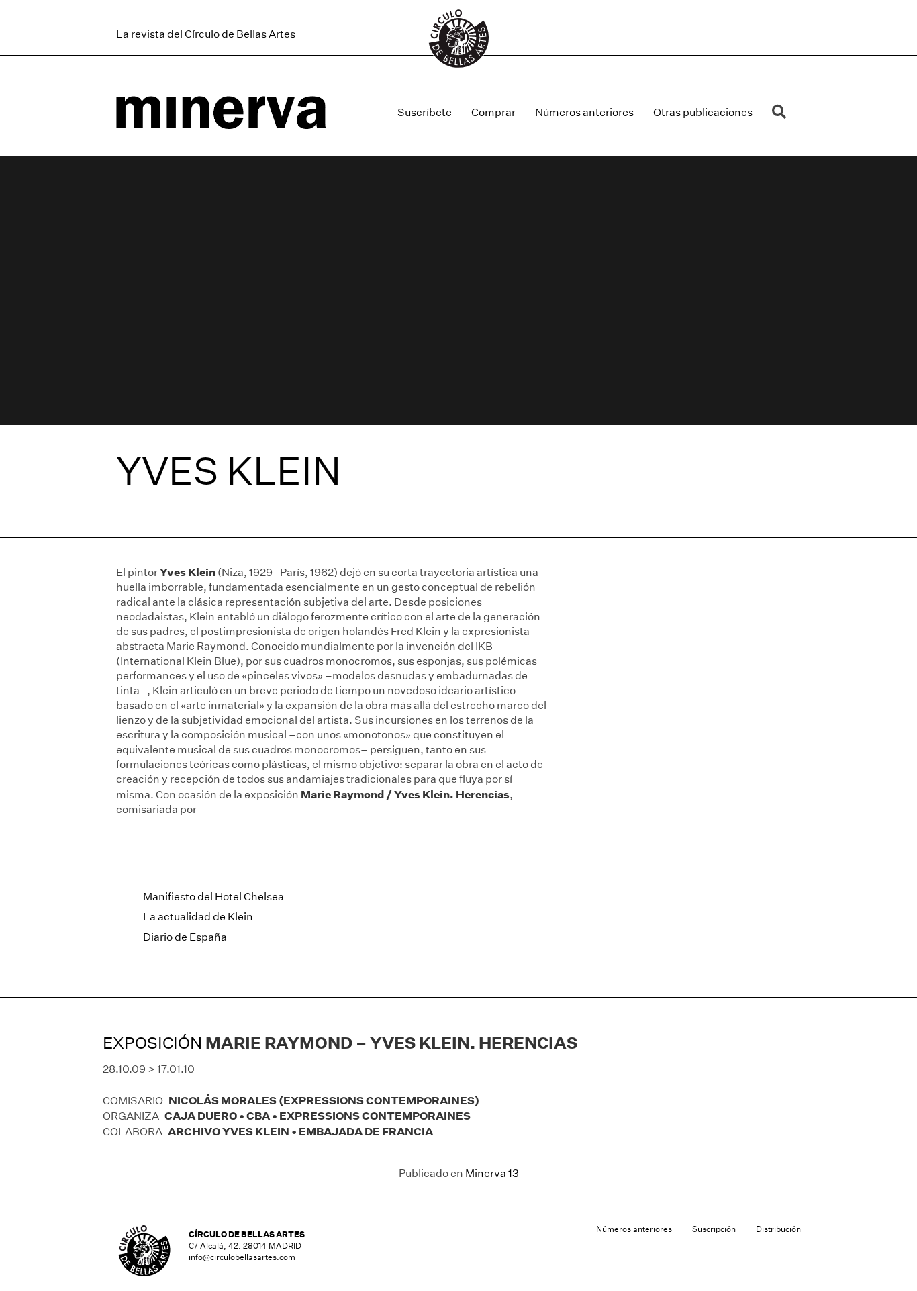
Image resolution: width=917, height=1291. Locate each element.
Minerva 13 (492, 1173)
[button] (782, 112)
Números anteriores (584, 112)
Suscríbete (424, 112)
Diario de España (185, 936)
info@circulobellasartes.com (242, 1257)
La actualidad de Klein (198, 916)
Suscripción (714, 1229)
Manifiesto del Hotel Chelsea (213, 896)
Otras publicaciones (703, 112)
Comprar (493, 112)
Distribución (778, 1229)
